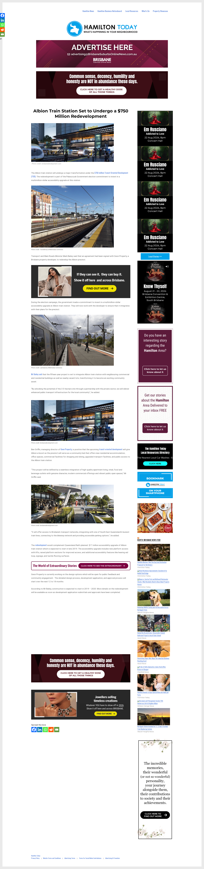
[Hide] (1, 39)
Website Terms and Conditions (52, 858)
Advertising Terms (69, 858)
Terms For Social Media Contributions (90, 858)
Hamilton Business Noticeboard (110, 11)
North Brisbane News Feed (149, 540)
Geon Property (66, 449)
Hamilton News (88, 11)
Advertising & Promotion (112, 858)
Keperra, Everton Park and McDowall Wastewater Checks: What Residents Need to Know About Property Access (153, 582)
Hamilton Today (35, 855)
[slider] (157, 322)
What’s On (145, 11)
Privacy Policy (35, 858)
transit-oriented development (110, 449)
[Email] (56, 729)
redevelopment (41, 545)
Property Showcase (160, 11)
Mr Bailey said (36, 374)
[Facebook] (34, 729)
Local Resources (131, 11)
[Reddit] (51, 729)
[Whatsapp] (45, 729)
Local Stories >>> (155, 256)
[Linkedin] (39, 729)
